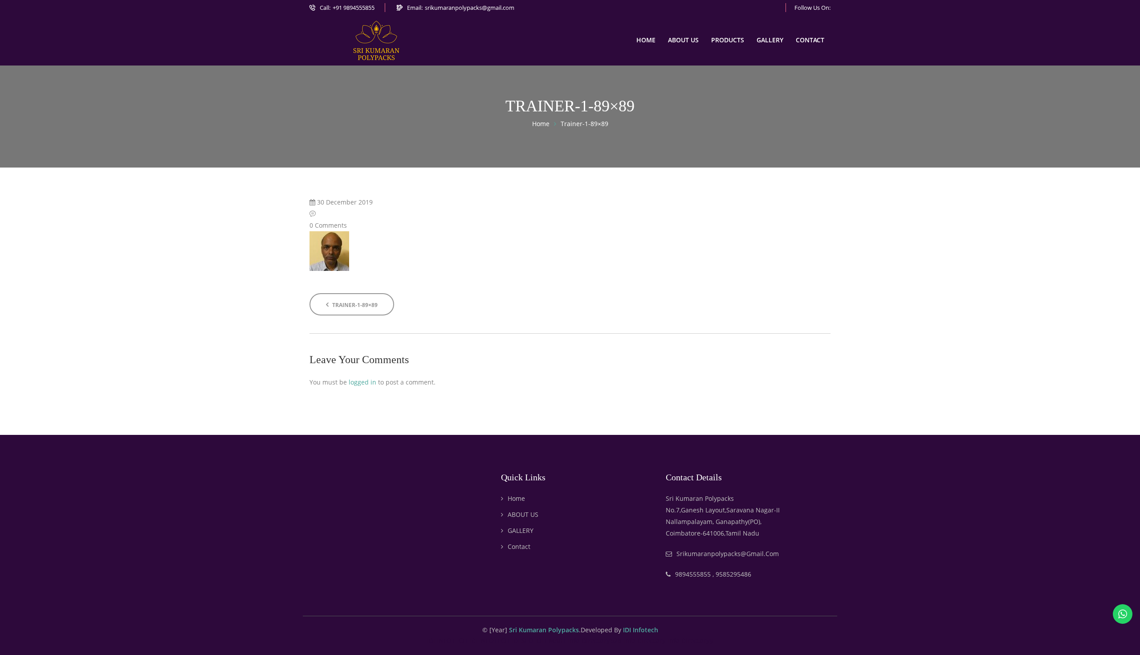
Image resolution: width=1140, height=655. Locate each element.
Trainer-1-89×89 (354, 305)
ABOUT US (683, 40)
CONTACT (810, 40)
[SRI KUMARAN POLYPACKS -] (376, 41)
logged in (362, 382)
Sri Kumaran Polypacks (544, 630)
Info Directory (644, 640)
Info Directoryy (690, 640)
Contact (519, 546)
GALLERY (770, 40)
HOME (646, 40)
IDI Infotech (640, 630)
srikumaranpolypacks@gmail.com (469, 8)
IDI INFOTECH (447, 640)
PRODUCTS (727, 40)
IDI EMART (550, 640)
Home (516, 498)
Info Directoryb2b (595, 640)
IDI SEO (522, 640)
